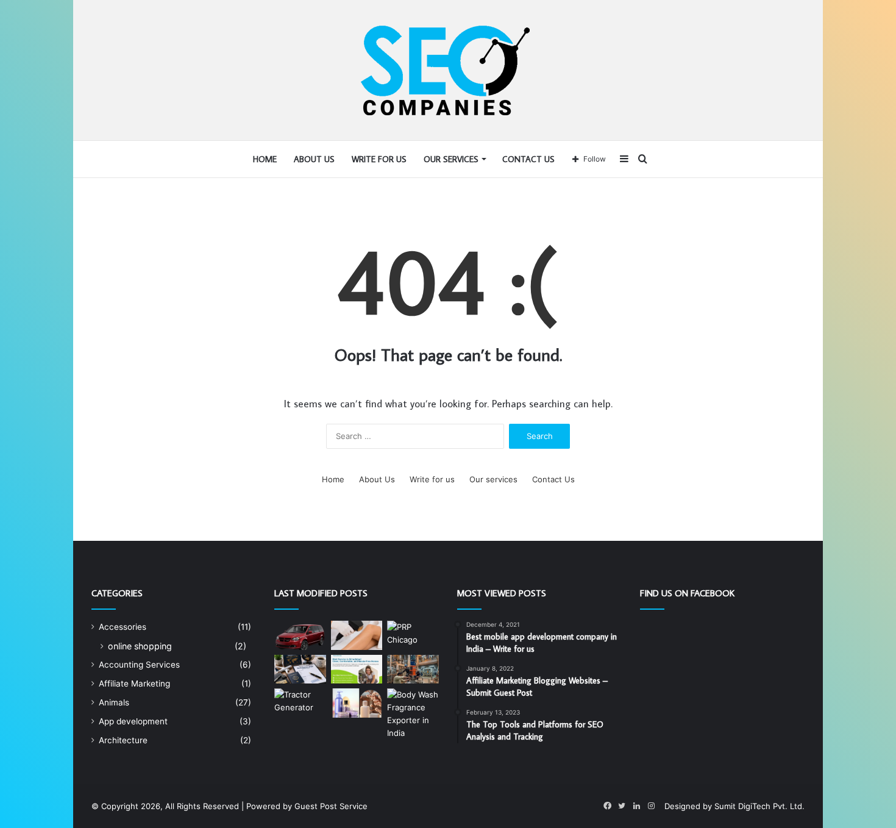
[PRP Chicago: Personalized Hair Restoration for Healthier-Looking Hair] (413, 635)
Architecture (123, 740)
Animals (114, 702)
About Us (314, 159)
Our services (451, 159)
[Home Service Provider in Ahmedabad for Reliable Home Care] (357, 669)
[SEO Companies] (448, 70)
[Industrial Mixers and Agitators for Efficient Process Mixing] (413, 669)
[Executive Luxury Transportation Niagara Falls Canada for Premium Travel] (300, 635)
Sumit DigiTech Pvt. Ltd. (759, 806)
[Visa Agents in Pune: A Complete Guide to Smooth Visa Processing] (300, 669)
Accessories (122, 627)
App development (133, 721)
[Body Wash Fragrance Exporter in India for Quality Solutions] (413, 714)
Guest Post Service (331, 806)
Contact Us (528, 159)
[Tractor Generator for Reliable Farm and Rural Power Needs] (300, 705)
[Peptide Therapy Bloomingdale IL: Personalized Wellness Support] (357, 635)
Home (265, 159)
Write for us (379, 159)
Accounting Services (139, 664)
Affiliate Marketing (134, 683)
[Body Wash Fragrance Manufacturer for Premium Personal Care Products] (357, 703)
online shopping (140, 646)
